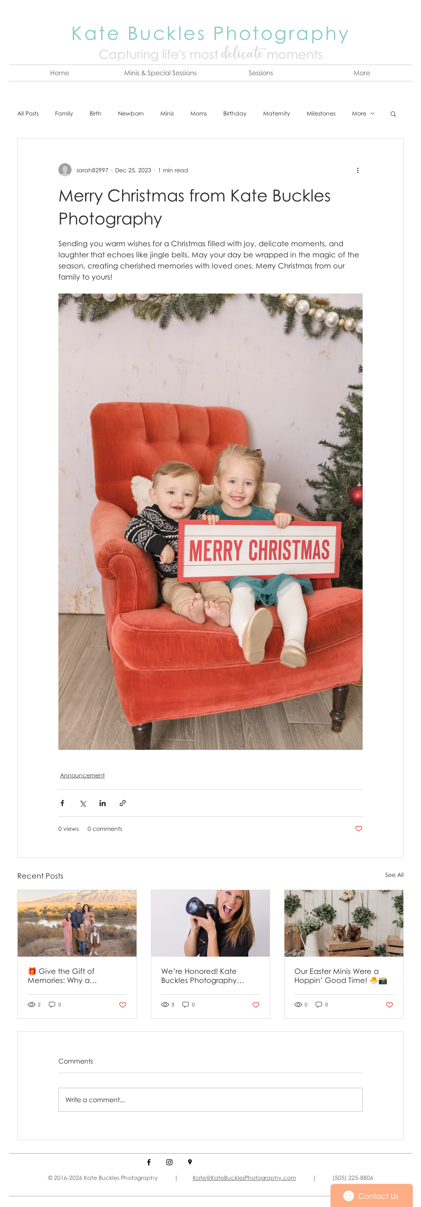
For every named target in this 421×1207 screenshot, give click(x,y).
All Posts (28, 113)
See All (394, 874)
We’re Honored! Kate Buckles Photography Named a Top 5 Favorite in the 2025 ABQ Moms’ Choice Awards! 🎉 (208, 976)
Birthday (235, 113)
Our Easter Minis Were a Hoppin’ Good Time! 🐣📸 (340, 976)
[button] (160, 73)
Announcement (82, 775)
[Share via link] (123, 803)
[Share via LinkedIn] (102, 803)
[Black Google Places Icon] (190, 1162)
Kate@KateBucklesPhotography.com (244, 1177)
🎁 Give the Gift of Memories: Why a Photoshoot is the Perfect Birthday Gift (73, 976)
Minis (167, 113)
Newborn (131, 113)
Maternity (276, 113)
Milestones (321, 113)
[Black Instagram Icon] (169, 1162)
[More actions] (358, 170)
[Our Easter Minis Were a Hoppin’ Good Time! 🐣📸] (344, 923)
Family (64, 113)
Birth (96, 113)
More (359, 113)
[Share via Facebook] (62, 803)
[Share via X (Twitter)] (82, 803)
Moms (198, 113)
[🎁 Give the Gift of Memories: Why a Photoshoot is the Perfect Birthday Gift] (77, 923)
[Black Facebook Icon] (149, 1162)
